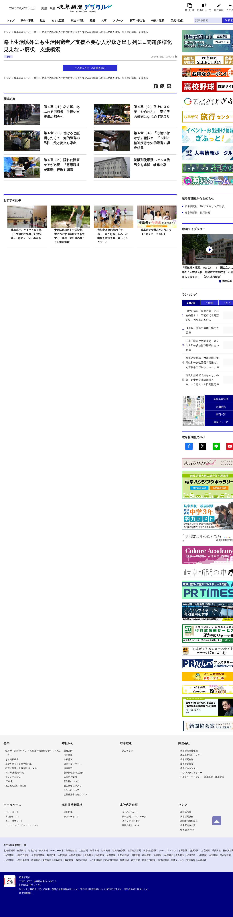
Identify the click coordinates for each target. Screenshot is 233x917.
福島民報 (105, 850)
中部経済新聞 (75, 855)
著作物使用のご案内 (73, 772)
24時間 (191, 302)
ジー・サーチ (12, 812)
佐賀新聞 (135, 860)
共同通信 (202, 860)
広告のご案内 (70, 777)
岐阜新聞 (111, 855)
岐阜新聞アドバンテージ (134, 816)
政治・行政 (77, 20)
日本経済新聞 (149, 850)
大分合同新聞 (95, 860)
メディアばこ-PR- (131, 821)
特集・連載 (157, 20)
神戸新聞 (168, 855)
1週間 (209, 302)
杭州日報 (68, 812)
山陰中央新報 (22, 860)
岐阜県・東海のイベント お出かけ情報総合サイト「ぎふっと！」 (33, 752)
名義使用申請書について (76, 794)
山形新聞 (83, 850)
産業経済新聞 (134, 850)
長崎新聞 (124, 860)
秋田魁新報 (71, 850)
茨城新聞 (194, 850)
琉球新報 (190, 860)
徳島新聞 (58, 860)
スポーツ (118, 20)
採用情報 (68, 755)
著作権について (71, 781)
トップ (10, 20)
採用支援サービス (130, 825)
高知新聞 (69, 860)
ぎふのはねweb (129, 812)
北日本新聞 (123, 855)
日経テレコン (12, 816)
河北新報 (32, 850)
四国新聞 (35, 860)
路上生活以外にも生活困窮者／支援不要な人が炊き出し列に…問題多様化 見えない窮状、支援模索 (95, 31)
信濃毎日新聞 (37, 855)
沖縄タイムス (177, 860)
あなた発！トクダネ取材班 (18, 763)
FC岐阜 (9, 781)
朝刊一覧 (189, 10)
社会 (42, 20)
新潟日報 (51, 855)
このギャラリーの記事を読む (90, 68)
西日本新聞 (81, 860)
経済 (92, 20)
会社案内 (68, 750)
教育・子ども (137, 20)
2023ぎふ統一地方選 (15, 785)
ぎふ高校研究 (12, 759)
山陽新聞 (202, 855)
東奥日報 (43, 850)
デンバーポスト (71, 816)
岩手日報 (94, 850)
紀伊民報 (191, 855)
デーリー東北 (56, 850)
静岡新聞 (100, 855)
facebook (189, 446)
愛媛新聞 (46, 860)
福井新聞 (146, 855)
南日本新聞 (163, 860)
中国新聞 (213, 855)
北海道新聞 (9, 850)
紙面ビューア (204, 10)
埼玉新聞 (9, 855)
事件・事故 (27, 20)
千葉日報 (216, 850)
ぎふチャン (127, 750)
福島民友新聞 (118, 850)
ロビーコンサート (72, 763)
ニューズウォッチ (14, 821)
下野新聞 (183, 850)
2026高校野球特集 (14, 772)
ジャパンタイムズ (167, 850)
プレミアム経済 (13, 777)
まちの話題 (58, 20)
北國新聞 (135, 855)
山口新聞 (9, 860)
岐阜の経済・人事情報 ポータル (21, 768)
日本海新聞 (225, 855)
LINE (216, 446)
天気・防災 (177, 20)
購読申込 (68, 768)
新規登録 (219, 10)
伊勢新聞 (88, 855)
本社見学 (68, 759)
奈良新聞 (179, 855)
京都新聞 (157, 855)
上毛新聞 (205, 850)
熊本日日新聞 (148, 860)
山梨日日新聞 (22, 855)
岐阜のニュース (22, 31)
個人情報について (72, 785)
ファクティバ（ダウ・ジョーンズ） (22, 825)
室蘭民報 (21, 850)
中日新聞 (62, 855)
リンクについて (71, 790)
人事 (104, 20)
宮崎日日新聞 (111, 860)
